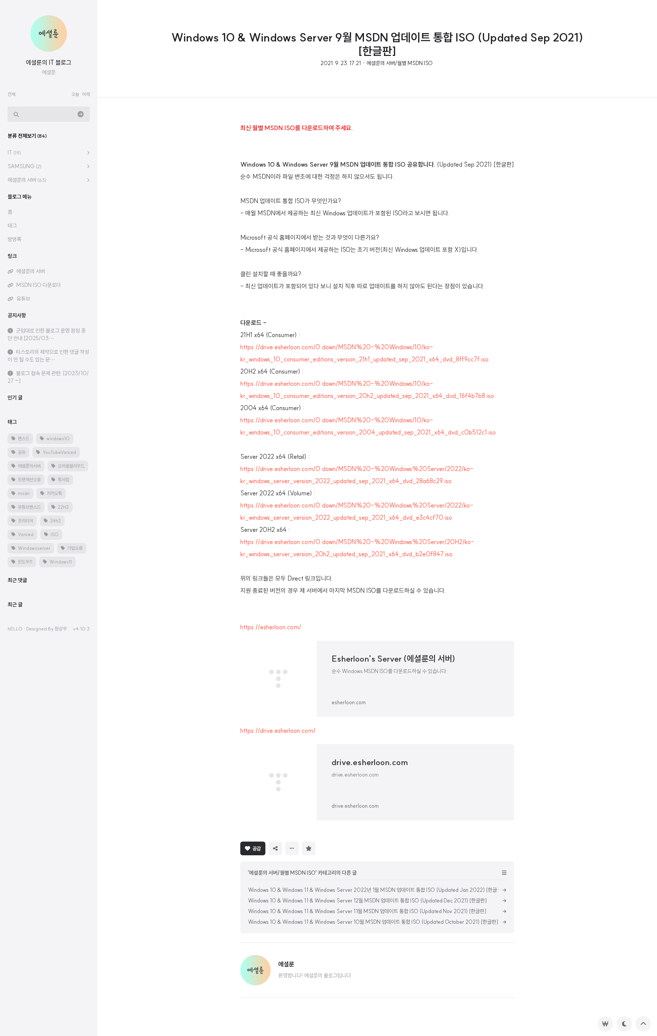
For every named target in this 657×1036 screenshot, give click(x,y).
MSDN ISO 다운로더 (38, 285)
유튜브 (23, 298)
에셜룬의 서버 (27, 180)
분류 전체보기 (27, 135)
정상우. (61, 628)
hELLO (15, 628)
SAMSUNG (24, 166)
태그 (12, 225)
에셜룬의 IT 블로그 (48, 62)
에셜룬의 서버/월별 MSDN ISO (400, 63)
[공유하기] (275, 848)
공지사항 (17, 315)
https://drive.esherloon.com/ (278, 730)
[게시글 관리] (292, 848)
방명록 (14, 239)
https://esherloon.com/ (270, 627)
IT (14, 152)
